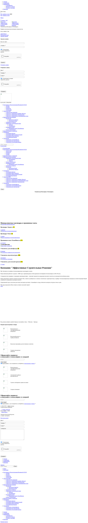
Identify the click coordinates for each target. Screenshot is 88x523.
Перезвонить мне (5, 35)
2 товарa (2, 236)
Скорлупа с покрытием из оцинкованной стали (17, 116)
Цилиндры (8, 118)
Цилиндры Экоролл (13, 119)
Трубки (7, 106)
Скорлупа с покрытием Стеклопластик (15, 114)
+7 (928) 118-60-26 (5, 409)
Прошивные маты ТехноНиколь (16, 128)
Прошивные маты (10, 127)
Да (11, 14)
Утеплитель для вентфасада (12, 139)
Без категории (6, 148)
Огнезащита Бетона (10, 133)
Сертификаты (9, 5)
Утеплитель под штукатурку (12, 140)
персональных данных (29, 363)
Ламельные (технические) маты (13, 123)
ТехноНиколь (12, 126)
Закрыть (2, 465)
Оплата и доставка (10, 7)
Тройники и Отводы (11, 122)
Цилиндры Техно (13, 121)
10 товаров (3, 257)
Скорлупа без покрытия (11, 112)
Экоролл (11, 124)
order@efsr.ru (4, 33)
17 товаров (3, 243)
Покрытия (8, 108)
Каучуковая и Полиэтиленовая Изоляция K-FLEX (15, 149)
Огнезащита (6, 170)
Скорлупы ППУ (7, 176)
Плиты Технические (11, 129)
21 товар (3, 264)
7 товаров (3, 229)
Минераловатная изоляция (9, 157)
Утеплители (6, 183)
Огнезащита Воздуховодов (12, 136)
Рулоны (8, 107)
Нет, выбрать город (5, 14)
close (2, 286)
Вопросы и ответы (10, 6)
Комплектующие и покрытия (10, 155)
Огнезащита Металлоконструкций (14, 134)
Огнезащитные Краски (11, 137)
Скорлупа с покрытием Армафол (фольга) (16, 113)
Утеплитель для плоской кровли (13, 142)
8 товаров (3, 251)
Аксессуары (9, 109)
